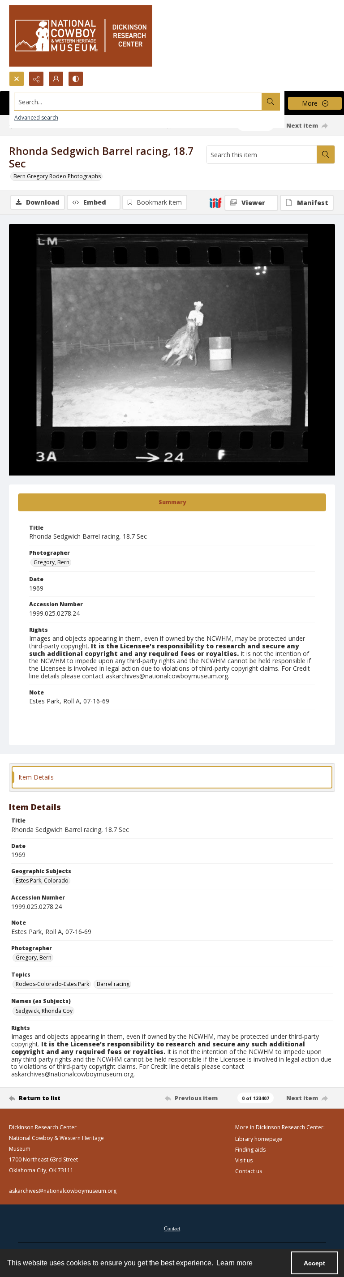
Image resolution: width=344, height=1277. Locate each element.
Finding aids (250, 1149)
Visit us (244, 1160)
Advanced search (36, 117)
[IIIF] (215, 202)
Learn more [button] (234, 1263)
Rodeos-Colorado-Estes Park (52, 984)
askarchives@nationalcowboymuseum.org (62, 1191)
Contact (172, 1229)
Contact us (248, 1171)
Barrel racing (113, 984)
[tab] (172, 502)
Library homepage (258, 1139)
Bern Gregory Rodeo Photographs (57, 176)
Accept (314, 1263)
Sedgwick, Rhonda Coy (44, 1011)
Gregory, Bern (51, 562)
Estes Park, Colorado (42, 880)
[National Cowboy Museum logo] (80, 35)
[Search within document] (326, 154)
